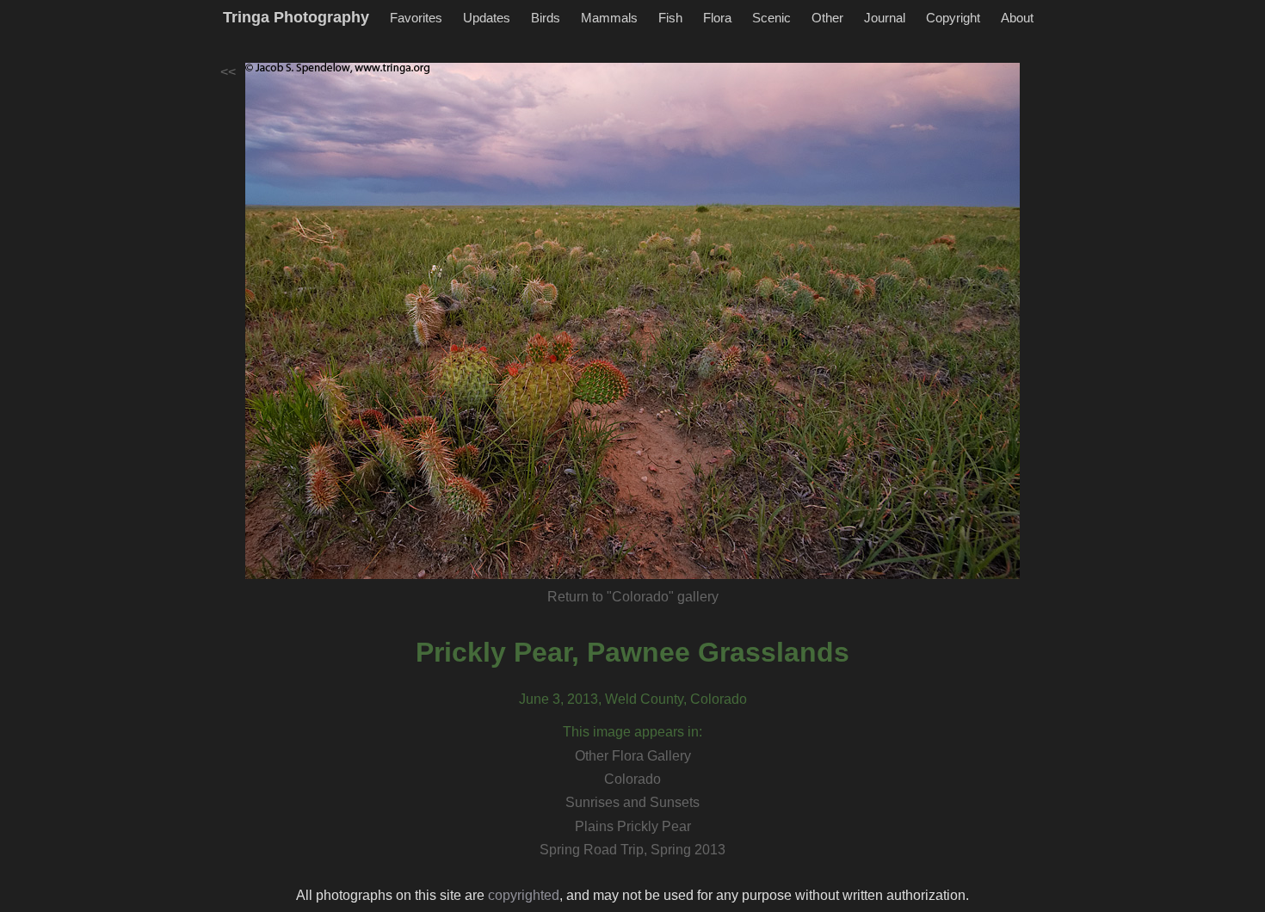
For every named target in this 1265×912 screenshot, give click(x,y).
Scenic (771, 17)
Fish (670, 17)
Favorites (416, 17)
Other (827, 17)
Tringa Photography (296, 17)
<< (228, 72)
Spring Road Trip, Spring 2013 (632, 849)
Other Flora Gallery (633, 756)
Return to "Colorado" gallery (633, 596)
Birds (545, 17)
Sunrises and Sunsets (632, 802)
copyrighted (523, 895)
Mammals (609, 17)
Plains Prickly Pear (633, 826)
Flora (717, 17)
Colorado (632, 779)
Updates (486, 17)
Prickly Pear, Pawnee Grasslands (632, 652)
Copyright (953, 17)
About (1017, 17)
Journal (884, 17)
